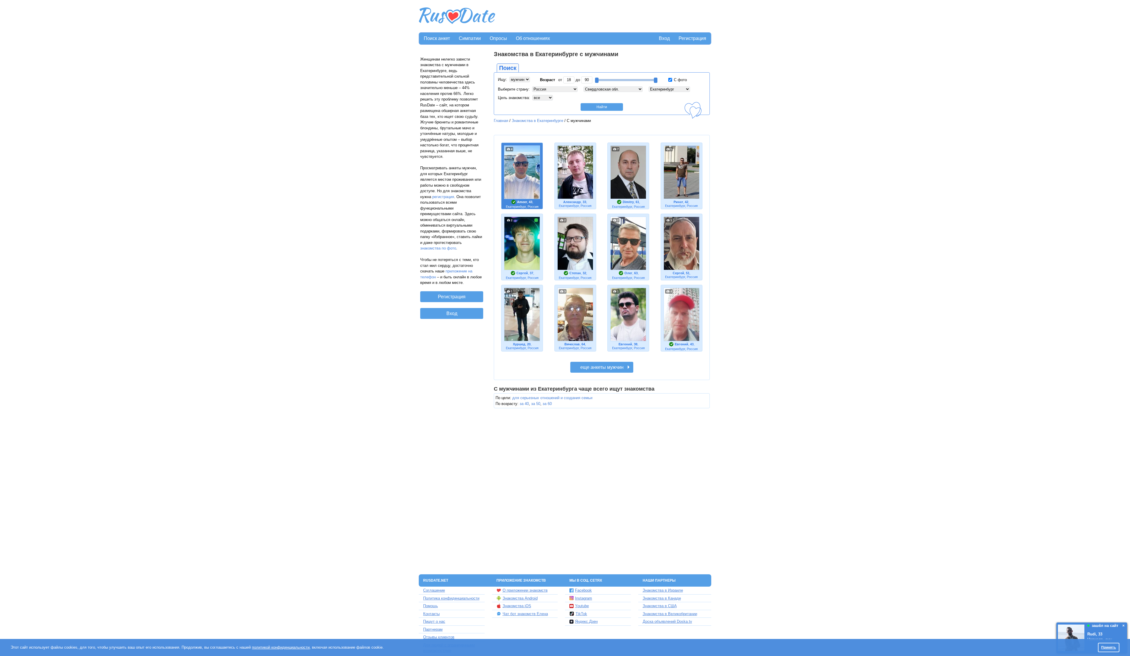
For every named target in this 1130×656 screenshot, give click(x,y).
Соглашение (434, 590)
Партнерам (433, 629)
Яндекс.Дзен (586, 621)
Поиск (507, 68)
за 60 (547, 403)
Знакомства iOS (517, 606)
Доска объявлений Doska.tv (667, 621)
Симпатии (470, 38)
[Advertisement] (604, 16)
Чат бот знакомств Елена (525, 614)
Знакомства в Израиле (663, 590)
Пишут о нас (434, 621)
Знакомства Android (520, 598)
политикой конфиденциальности (281, 647)
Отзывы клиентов (438, 637)
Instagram (583, 598)
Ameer (522, 202)
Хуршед (519, 344)
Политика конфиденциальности (451, 598)
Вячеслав (572, 344)
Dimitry (628, 202)
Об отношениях (533, 38)
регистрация (443, 197)
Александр (572, 202)
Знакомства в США (660, 606)
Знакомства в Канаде (662, 598)
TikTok (581, 614)
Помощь (430, 606)
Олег (628, 273)
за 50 (535, 403)
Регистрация (692, 38)
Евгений (625, 344)
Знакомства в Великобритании (670, 614)
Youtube (582, 606)
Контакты (431, 614)
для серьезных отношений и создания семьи (552, 398)
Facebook (583, 590)
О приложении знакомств (525, 590)
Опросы (498, 38)
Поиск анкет (437, 38)
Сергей (522, 273)
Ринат (678, 202)
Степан (575, 273)
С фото (680, 80)
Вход (664, 38)
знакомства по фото (438, 248)
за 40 (524, 403)
